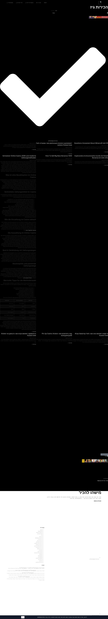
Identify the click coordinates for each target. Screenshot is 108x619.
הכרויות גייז (40, 539)
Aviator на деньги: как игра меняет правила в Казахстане (18, 334)
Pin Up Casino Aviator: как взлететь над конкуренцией (57, 334)
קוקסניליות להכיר (39, 558)
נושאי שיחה (40, 551)
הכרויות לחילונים (39, 544)
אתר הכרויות (39, 533)
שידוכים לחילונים (39, 562)
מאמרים (40, 550)
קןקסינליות (43, 580)
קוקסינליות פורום (28, 573)
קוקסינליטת (14, 573)
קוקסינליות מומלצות (36, 573)
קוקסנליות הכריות (37, 578)
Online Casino (39, 532)
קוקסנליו (14, 577)
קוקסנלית (13, 578)
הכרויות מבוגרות (39, 547)
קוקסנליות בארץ (11, 577)
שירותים (19, 3)
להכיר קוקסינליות (25, 568)
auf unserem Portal (27, 277)
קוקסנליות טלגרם (32, 578)
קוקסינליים (11, 573)
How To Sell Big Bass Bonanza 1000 (58, 156)
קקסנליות (40, 580)
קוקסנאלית (40, 577)
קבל (23, 617)
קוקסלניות (43, 577)
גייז (41, 535)
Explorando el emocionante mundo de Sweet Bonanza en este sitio (91, 157)
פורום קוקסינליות (12, 568)
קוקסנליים (19, 578)
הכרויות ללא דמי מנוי (38, 546)
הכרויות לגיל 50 (39, 542)
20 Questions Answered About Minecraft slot (91, 143)
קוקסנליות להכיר (27, 578)
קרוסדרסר (40, 559)
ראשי (45, 3)
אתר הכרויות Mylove (102, 481)
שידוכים (40, 560)
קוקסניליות (40, 556)
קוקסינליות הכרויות (21, 570)
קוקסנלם (11, 578)
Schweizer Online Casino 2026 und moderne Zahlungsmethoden (19, 157)
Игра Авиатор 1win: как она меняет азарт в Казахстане (91, 334)
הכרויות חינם (39, 540)
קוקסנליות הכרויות (42, 578)
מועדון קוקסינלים (17, 568)
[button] (104, 454)
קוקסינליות (30, 3)
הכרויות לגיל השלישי (38, 543)
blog (41, 529)
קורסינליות (8, 578)
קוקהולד (10, 3)
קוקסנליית (16, 578)
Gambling (40, 531)
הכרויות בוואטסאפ (38, 538)
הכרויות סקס (39, 548)
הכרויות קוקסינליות (37, 568)
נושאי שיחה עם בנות (38, 552)
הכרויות (38, 3)
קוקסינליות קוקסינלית (19, 573)
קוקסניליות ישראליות (32, 577)
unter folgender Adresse (31, 230)
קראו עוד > (106, 151)
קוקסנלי (17, 577)
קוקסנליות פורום (23, 578)
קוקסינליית (8, 573)
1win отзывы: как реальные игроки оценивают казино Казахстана (54, 144)
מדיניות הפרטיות (41, 617)
